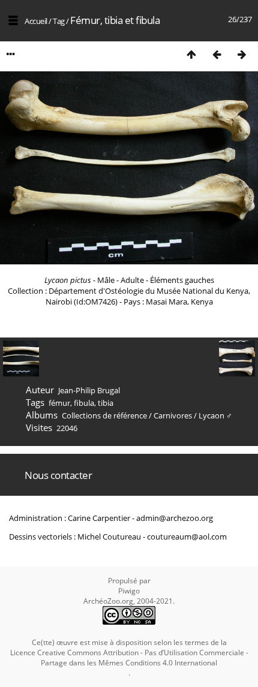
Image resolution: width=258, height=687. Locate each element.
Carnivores (173, 415)
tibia (105, 402)
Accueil (36, 21)
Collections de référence (104, 415)
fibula (84, 402)
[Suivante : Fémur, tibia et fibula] (241, 54)
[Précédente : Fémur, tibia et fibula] (216, 54)
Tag (59, 21)
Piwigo (129, 591)
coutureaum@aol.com (187, 536)
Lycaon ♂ (215, 415)
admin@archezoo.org (174, 518)
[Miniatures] (191, 54)
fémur (59, 402)
